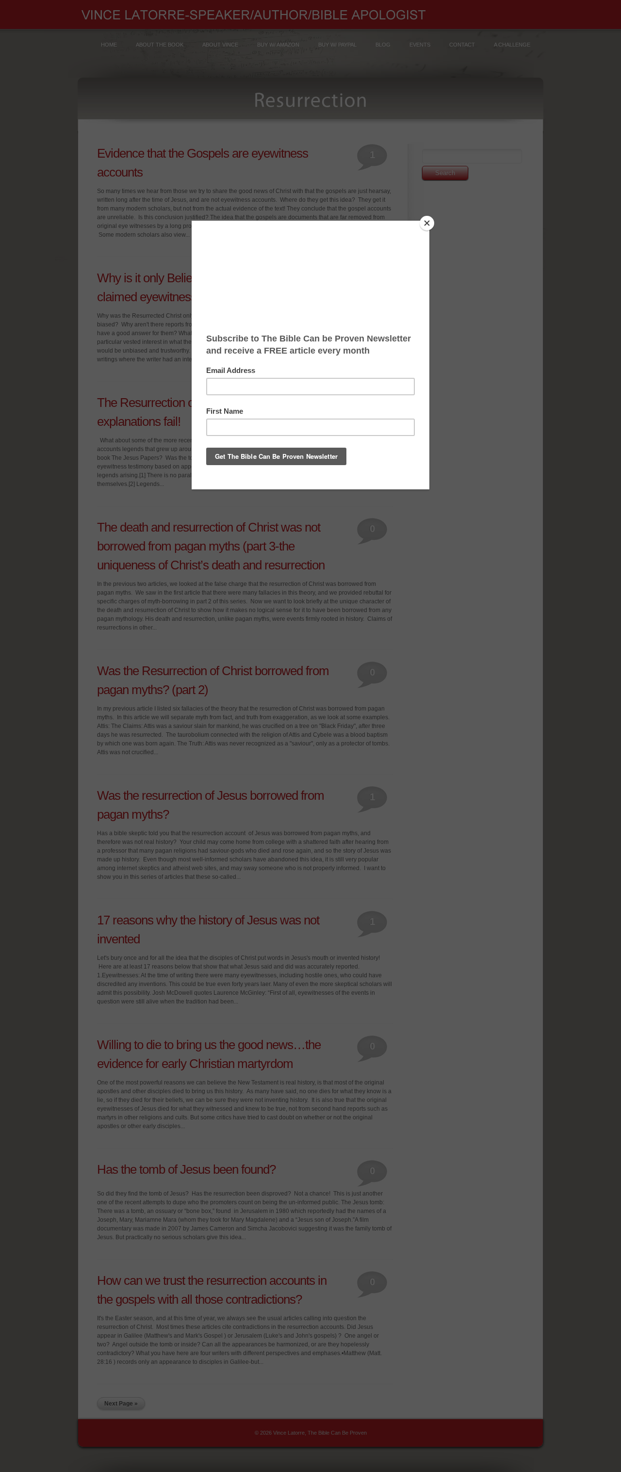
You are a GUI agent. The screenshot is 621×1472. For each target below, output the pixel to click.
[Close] (427, 223)
